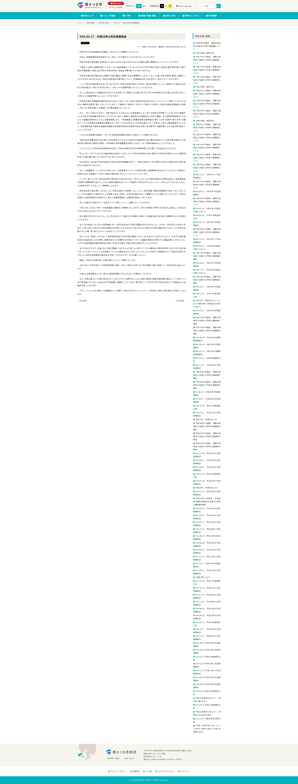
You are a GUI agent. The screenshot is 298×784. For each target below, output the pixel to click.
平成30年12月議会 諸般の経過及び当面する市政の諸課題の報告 (207, 426)
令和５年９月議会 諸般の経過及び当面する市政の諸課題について (207, 137)
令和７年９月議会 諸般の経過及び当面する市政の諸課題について (207, 69)
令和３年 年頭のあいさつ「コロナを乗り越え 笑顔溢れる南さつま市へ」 (207, 303)
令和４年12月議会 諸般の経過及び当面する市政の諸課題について (207, 167)
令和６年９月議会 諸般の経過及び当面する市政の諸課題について (207, 103)
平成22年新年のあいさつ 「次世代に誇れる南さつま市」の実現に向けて (207, 728)
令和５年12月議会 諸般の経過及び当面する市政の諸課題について (207, 127)
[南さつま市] (89, 5)
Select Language (184, 6)
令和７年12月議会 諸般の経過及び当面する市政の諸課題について (207, 59)
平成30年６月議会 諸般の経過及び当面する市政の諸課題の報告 (207, 446)
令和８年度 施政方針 (205, 53)
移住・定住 (171, 15)
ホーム (79, 23)
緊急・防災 (117, 3)
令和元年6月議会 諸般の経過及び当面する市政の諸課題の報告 (207, 385)
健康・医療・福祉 (148, 15)
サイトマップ (185, 771)
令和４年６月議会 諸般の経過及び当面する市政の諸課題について (207, 201)
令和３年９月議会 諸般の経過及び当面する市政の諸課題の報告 (207, 256)
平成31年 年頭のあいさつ (207, 419)
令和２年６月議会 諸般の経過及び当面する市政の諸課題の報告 (207, 330)
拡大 (144, 6)
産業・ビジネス (192, 15)
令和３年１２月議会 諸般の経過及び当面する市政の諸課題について (207, 232)
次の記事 (180, 300)
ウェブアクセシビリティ (166, 771)
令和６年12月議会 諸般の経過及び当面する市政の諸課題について (207, 93)
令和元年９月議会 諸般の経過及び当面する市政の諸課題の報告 (207, 375)
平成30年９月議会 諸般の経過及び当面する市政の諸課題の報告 (207, 436)
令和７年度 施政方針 (205, 87)
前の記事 (83, 300)
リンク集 (148, 771)
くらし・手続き (109, 15)
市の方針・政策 (202, 36)
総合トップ (88, 15)
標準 (139, 6)
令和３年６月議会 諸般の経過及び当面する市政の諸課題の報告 (207, 279)
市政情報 (212, 15)
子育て (128, 15)
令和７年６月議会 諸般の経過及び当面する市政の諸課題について (207, 79)
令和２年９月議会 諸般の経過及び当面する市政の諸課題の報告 (207, 320)
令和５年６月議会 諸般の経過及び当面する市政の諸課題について (207, 147)
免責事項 (136, 771)
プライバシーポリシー (119, 771)
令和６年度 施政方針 (205, 120)
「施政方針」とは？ (203, 577)
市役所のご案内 (114, 758)
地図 (189, 750)
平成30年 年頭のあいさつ (207, 487)
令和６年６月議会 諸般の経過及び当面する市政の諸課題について (207, 113)
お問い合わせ (129, 758)
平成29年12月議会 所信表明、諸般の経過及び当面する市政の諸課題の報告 (207, 501)
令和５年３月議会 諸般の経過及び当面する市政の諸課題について (207, 157)
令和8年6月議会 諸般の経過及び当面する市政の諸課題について (207, 46)
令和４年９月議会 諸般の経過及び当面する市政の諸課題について (207, 184)
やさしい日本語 (117, 7)
